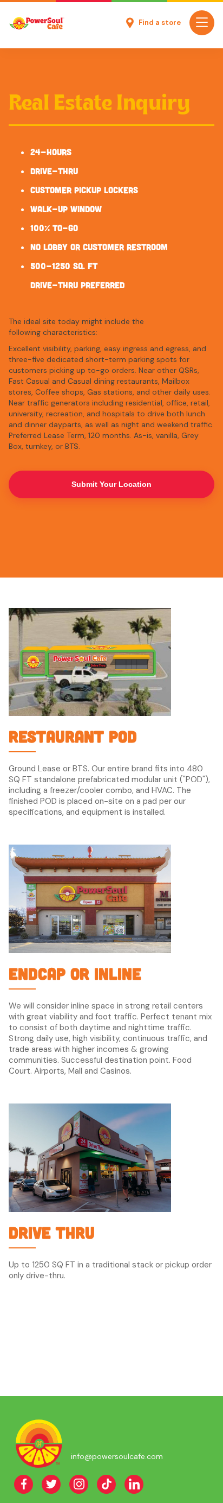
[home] (37, 23)
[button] (201, 22)
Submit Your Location (111, 484)
